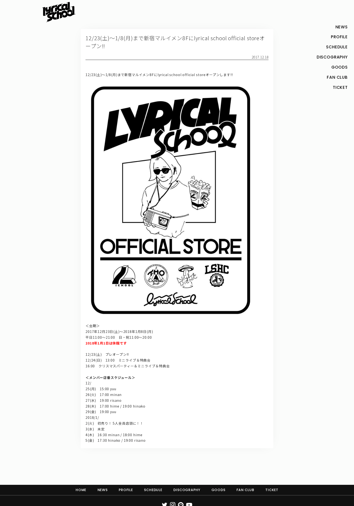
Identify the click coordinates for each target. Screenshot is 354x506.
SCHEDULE (153, 489)
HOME (81, 489)
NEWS (103, 489)
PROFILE (126, 489)
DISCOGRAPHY (186, 489)
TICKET (271, 489)
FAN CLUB (245, 489)
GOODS (218, 489)
